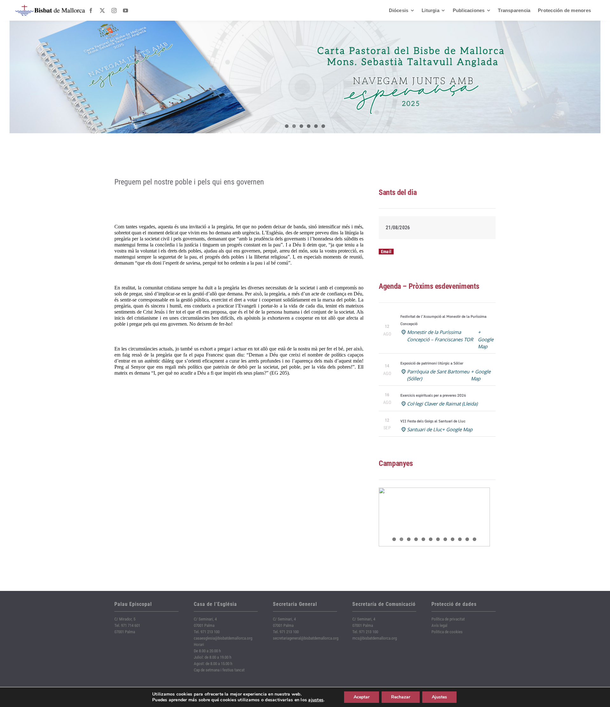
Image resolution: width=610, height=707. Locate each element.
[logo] (50, 7)
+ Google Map (485, 339)
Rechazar (400, 697)
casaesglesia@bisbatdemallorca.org (223, 638)
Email (386, 251)
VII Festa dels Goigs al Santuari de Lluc (432, 421)
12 (474, 539)
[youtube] (125, 10)
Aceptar (361, 697)
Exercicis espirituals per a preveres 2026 (433, 395)
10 (460, 539)
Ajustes (439, 697)
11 (467, 539)
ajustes (315, 700)
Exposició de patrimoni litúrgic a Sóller (431, 363)
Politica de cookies (447, 631)
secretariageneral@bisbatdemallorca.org (305, 638)
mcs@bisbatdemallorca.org (374, 638)
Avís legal (439, 625)
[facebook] (90, 10)
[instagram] (114, 10)
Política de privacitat (448, 619)
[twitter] (102, 10)
